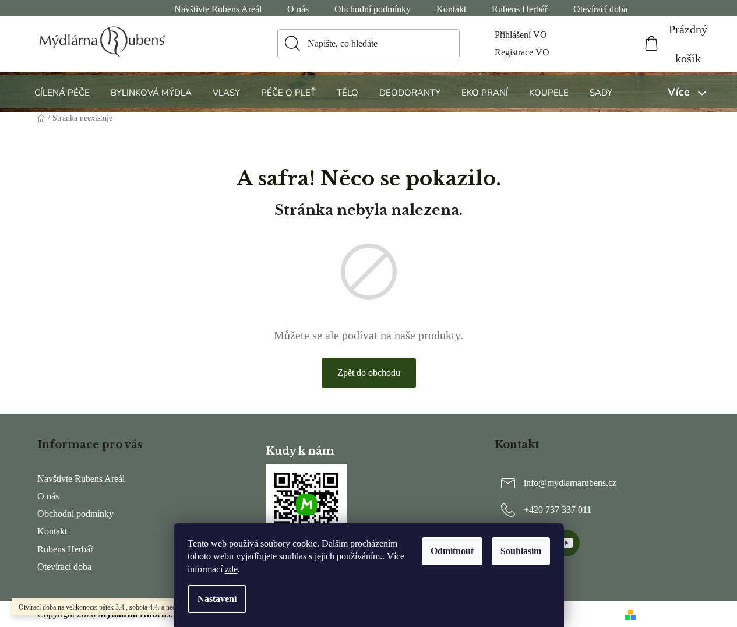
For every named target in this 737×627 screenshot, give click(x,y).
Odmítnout (452, 551)
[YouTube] (566, 543)
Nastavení (217, 599)
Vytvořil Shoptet (670, 614)
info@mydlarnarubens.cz (570, 483)
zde (231, 569)
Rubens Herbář (520, 9)
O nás (298, 9)
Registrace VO (522, 52)
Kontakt (451, 9)
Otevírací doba (600, 9)
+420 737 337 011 (557, 510)
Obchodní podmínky (372, 9)
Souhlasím (520, 551)
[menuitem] (63, 92)
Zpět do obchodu (368, 373)
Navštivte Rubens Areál (218, 9)
